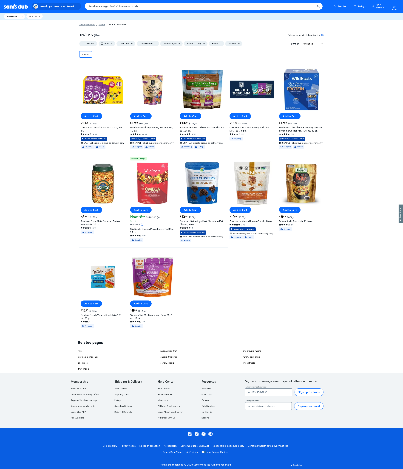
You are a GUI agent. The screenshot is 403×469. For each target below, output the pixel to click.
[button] (379, 6)
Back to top (297, 465)
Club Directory (208, 405)
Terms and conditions (171, 464)
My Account (163, 400)
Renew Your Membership (83, 405)
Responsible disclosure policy (228, 445)
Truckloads (207, 411)
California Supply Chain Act (195, 445)
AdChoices (192, 452)
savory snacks (167, 362)
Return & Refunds (123, 411)
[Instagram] (197, 434)
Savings (362, 6)
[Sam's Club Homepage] (16, 6)
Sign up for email (309, 406)
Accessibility (170, 445)
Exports (205, 417)
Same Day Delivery (123, 405)
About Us (206, 388)
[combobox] (204, 6)
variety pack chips (251, 356)
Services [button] (32, 16)
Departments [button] (13, 16)
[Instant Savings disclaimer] (142, 224)
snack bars (83, 362)
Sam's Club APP (78, 411)
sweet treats (249, 362)
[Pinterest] (211, 434)
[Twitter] (204, 434)
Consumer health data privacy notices (268, 445)
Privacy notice (128, 445)
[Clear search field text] (311, 6)
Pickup (117, 400)
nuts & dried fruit (168, 350)
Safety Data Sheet (173, 452)
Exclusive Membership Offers (85, 394)
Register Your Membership (84, 400)
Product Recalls (165, 394)
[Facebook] (190, 434)
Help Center (164, 388)
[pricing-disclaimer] (322, 35)
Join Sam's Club (78, 388)
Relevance (307, 43)
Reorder (342, 6)
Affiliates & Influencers (169, 405)
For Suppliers (77, 417)
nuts (80, 350)
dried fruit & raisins (252, 350)
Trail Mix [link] (85, 54)
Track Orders (120, 388)
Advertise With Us (166, 417)
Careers (205, 400)
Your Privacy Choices (217, 452)
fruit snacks (83, 368)
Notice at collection (149, 445)
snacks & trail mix (168, 356)
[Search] (318, 6)
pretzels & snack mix (88, 356)
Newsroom (207, 394)
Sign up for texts (309, 392)
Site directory (110, 445)
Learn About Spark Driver (170, 411)
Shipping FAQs (121, 394)
